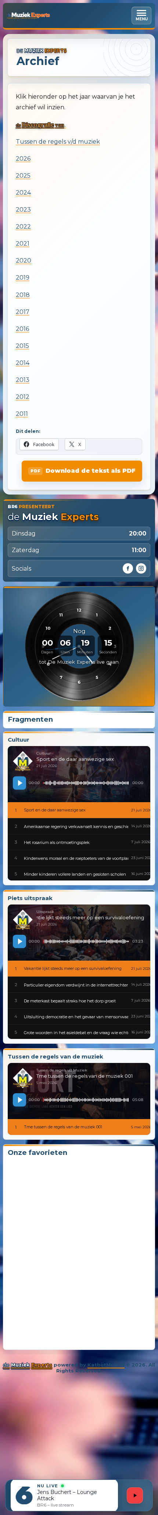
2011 (22, 413)
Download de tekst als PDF (91, 470)
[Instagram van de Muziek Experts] (141, 568)
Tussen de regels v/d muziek (58, 141)
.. (41, 124)
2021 (22, 243)
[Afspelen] (19, 783)
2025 (23, 175)
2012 (22, 396)
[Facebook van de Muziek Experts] (128, 568)
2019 (22, 277)
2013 (22, 379)
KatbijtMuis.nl (106, 1365)
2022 (23, 226)
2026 (23, 158)
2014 (22, 362)
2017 (22, 311)
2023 (23, 209)
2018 (23, 294)
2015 (22, 345)
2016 (22, 328)
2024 (23, 192)
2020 (23, 260)
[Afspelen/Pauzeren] (135, 1495)
